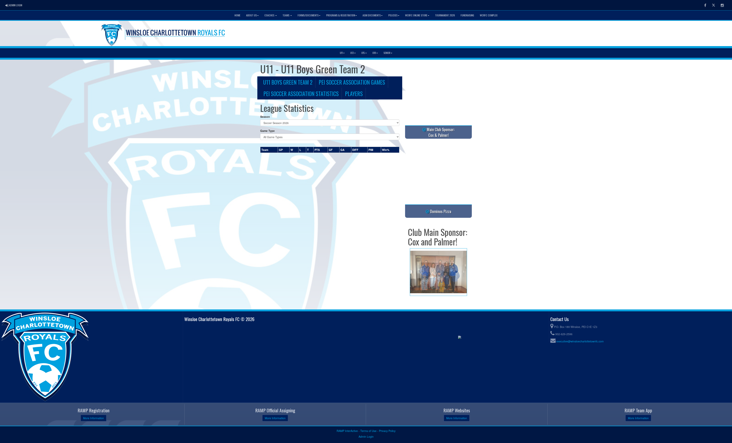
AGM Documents (372, 15)
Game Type (267, 131)
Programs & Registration (340, 15)
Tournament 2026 (445, 15)
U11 (341, 53)
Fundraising (467, 15)
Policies (392, 15)
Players (354, 94)
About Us (251, 15)
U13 (352, 53)
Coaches (269, 15)
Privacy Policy (387, 431)
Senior (387, 53)
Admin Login (366, 436)
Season (265, 117)
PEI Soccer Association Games (352, 82)
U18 (374, 53)
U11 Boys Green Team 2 (287, 82)
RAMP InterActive (347, 431)
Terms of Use (368, 431)
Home (237, 15)
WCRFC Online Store (416, 15)
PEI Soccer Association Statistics (301, 94)
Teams (286, 15)
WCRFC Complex (489, 15)
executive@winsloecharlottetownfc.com (580, 341)
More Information (93, 418)
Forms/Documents (308, 15)
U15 (363, 53)
